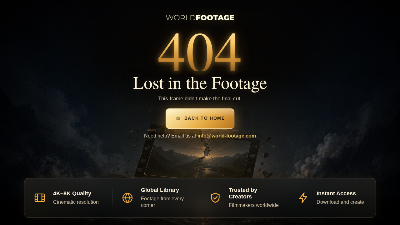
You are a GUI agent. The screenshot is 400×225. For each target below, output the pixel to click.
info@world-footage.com (227, 135)
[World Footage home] (200, 17)
